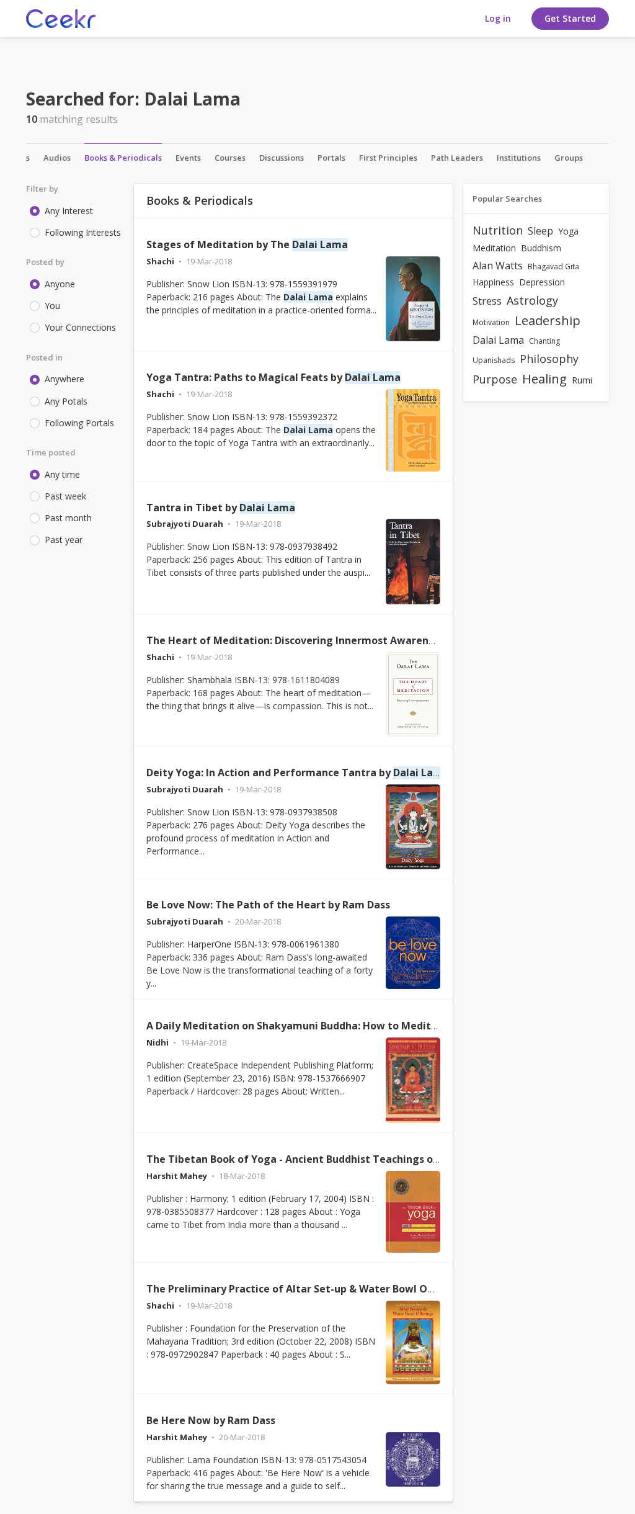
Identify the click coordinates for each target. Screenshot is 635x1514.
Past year (63, 539)
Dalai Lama (498, 340)
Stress (487, 301)
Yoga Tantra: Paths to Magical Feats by (273, 377)
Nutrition (498, 230)
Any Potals (66, 401)
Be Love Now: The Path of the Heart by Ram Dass (268, 905)
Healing (544, 378)
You (52, 305)
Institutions (519, 157)
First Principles (388, 157)
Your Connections (80, 327)
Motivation (491, 322)
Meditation (494, 248)
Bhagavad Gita (553, 266)
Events (188, 157)
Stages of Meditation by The (247, 244)
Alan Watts (498, 265)
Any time (62, 474)
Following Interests (83, 232)
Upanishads (494, 360)
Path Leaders (457, 157)
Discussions (281, 157)
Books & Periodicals (123, 157)
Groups (568, 157)
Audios (57, 157)
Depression (542, 282)
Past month (68, 518)
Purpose (495, 379)
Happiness (493, 282)
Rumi (582, 380)
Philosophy (549, 358)
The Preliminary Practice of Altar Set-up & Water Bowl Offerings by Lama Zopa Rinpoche (366, 1289)
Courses (230, 157)
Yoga (568, 231)
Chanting (544, 341)
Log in (498, 18)
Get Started (570, 18)
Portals (331, 157)
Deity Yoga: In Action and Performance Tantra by (297, 772)
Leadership (547, 320)
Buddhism (541, 248)
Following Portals (79, 423)
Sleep (540, 231)
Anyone (60, 284)
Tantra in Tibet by (220, 507)
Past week (65, 496)
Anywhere (64, 379)
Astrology (532, 300)
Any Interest (69, 211)
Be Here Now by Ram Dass (210, 1420)
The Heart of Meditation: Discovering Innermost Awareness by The (342, 640)
